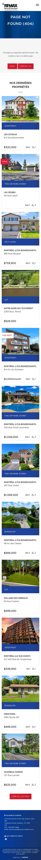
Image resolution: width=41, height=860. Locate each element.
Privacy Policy (16, 852)
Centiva (24, 857)
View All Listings (20, 796)
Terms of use (26, 852)
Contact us (25, 66)
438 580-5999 (13, 827)
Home (12, 66)
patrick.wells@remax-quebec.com (21, 829)
